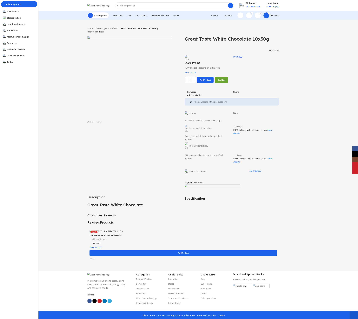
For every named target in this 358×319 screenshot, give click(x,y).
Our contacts (174, 288)
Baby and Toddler (144, 279)
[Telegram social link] (254, 92)
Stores (171, 283)
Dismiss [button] (354, 315)
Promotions (173, 279)
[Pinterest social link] (247, 92)
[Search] (230, 5)
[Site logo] (98, 5)
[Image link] (98, 274)
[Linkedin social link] (250, 92)
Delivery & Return (176, 293)
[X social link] (244, 92)
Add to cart (205, 80)
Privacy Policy (174, 303)
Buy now (221, 80)
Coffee (113, 28)
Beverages (101, 28)
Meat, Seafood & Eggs (146, 298)
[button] (183, 253)
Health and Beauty (98, 239)
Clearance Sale (142, 288)
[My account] (240, 15)
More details (255, 170)
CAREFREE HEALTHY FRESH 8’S (106, 235)
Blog (203, 279)
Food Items (141, 293)
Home (90, 28)
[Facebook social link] (241, 92)
